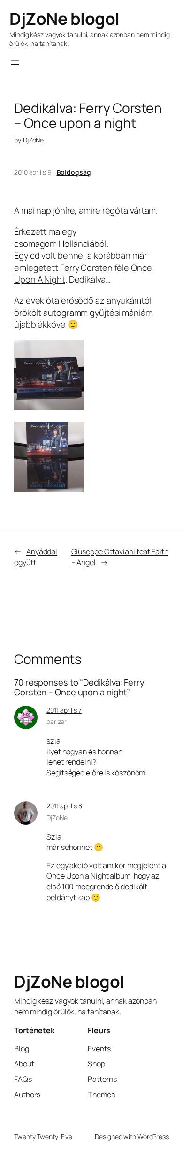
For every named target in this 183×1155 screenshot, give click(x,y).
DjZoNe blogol (64, 18)
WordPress (153, 1136)
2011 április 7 (64, 710)
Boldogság (74, 172)
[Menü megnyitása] (15, 62)
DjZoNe (33, 139)
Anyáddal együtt (35, 556)
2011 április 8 (64, 805)
